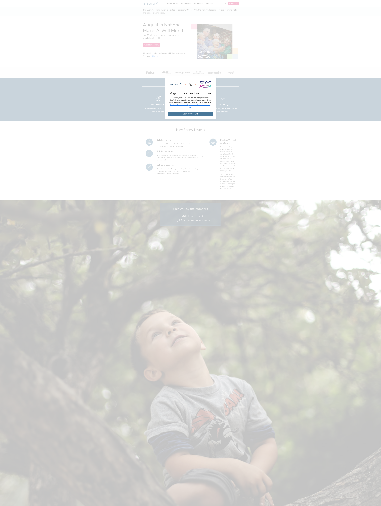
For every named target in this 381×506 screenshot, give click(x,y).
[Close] (213, 78)
